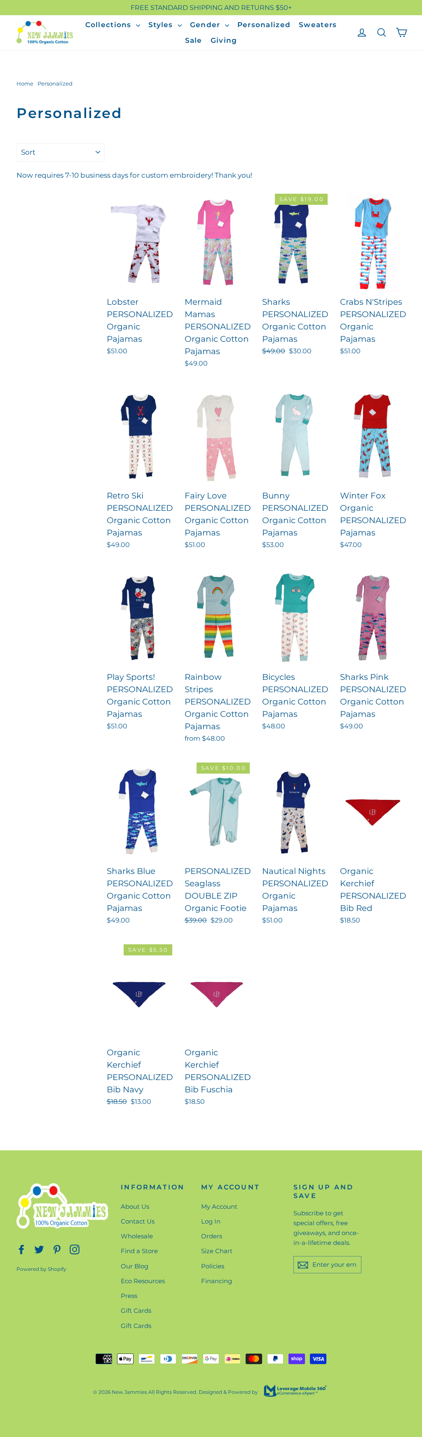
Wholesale (137, 1236)
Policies (212, 1266)
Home (24, 83)
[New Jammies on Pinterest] (57, 1249)
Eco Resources (143, 1281)
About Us (135, 1206)
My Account (219, 1206)
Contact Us (138, 1221)
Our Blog (134, 1266)
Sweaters (318, 25)
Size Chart (216, 1251)
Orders (211, 1236)
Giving (224, 40)
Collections (109, 25)
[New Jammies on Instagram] (75, 1249)
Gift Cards (136, 1310)
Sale (193, 40)
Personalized (264, 25)
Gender (206, 25)
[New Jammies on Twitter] (39, 1249)
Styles (162, 25)
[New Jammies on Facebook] (21, 1249)
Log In (210, 1221)
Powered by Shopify (41, 1269)
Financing (216, 1281)
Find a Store (139, 1251)
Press (129, 1296)
